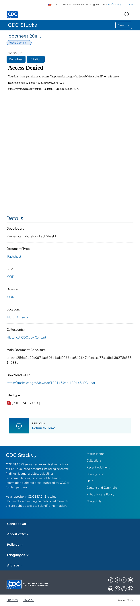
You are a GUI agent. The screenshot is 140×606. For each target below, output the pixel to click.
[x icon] (117, 580)
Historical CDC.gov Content (26, 337)
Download (16, 59)
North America (17, 317)
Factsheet (14, 256)
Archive (13, 565)
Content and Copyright (102, 488)
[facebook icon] (111, 580)
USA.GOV (28, 600)
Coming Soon (95, 474)
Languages (16, 555)
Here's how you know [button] (119, 4)
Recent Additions (98, 467)
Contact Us (94, 501)
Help (90, 481)
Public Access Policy (100, 494)
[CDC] (13, 14)
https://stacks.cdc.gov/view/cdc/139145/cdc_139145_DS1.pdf (51, 383)
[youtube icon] (111, 589)
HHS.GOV (12, 600)
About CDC (16, 534)
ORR (10, 277)
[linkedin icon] (130, 580)
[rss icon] (130, 589)
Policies (13, 544)
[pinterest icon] (117, 589)
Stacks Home (95, 454)
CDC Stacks (19, 455)
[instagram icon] (124, 580)
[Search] (127, 14)
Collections (94, 460)
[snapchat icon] (124, 589)
